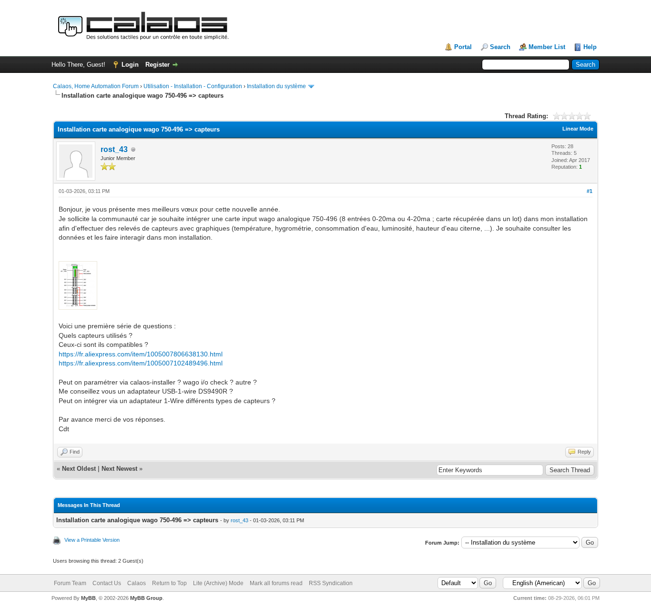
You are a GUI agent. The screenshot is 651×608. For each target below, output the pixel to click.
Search (500, 47)
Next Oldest (79, 468)
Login (130, 64)
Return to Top (169, 583)
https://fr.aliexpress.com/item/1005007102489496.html (141, 363)
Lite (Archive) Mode (218, 583)
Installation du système (276, 86)
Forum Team (70, 583)
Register (157, 64)
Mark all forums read (276, 583)
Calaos (136, 583)
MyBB (88, 598)
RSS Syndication (331, 583)
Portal (463, 47)
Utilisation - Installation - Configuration (192, 86)
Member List (547, 47)
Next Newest (119, 468)
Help (590, 47)
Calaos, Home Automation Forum (96, 86)
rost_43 (114, 149)
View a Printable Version (92, 540)
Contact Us (106, 583)
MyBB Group (146, 598)
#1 (589, 191)
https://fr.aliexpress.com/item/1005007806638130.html (141, 354)
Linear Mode (577, 129)
